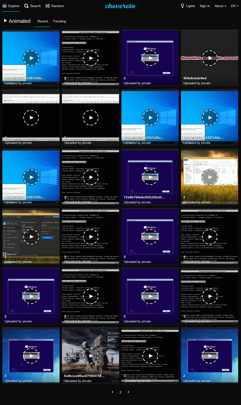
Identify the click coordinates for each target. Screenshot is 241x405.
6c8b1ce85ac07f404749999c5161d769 (85, 376)
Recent (42, 21)
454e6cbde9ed (195, 78)
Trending (59, 21)
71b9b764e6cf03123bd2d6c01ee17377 (145, 197)
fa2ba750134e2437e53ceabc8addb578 (26, 78)
